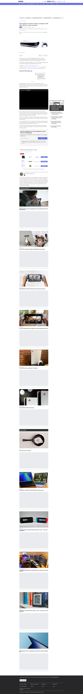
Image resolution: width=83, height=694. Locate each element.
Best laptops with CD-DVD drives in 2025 (56, 127)
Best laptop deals (56, 17)
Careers (53, 686)
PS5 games (36, 68)
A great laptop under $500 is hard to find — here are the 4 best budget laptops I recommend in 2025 (56, 108)
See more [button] (32, 81)
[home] (19, 4)
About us (32, 686)
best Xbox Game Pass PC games (36, 66)
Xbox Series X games (29, 68)
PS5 (28, 60)
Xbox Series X (42, 60)
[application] (33, 99)
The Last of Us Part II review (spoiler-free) (30, 65)
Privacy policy (44, 684)
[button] (63, 1)
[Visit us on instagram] (52, 1)
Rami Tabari (25, 27)
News (21, 27)
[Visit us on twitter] (49, 1)
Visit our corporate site (54, 677)
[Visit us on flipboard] (53, 1)
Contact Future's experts (34, 684)
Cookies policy (54, 684)
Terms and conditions (23, 684)
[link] (23, 157)
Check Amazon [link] (44, 161)
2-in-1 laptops (28, 17)
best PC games (25, 66)
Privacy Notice (24, 141)
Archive (43, 686)
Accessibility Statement (23, 686)
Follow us (41, 55)
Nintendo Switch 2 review (37, 17)
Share (22, 55)
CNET (27, 121)
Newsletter (46, 55)
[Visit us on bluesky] (50, 1)
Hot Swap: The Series (47, 17)
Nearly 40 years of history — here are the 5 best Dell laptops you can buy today (57, 113)
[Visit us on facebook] (47, 1)
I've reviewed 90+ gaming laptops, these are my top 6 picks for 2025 (56, 122)
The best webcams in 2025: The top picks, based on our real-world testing (57, 117)
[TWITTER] (25, 175)
